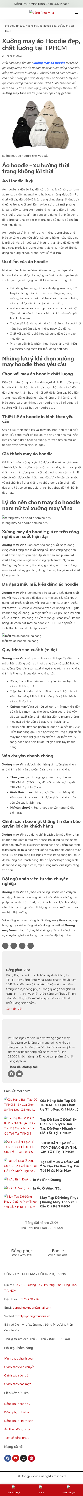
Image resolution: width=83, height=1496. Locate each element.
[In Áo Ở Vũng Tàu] (17, 1189)
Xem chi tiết (14, 1008)
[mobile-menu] (75, 13)
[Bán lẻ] (58, 1239)
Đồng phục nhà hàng (18, 1412)
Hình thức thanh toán (19, 1358)
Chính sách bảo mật (17, 1384)
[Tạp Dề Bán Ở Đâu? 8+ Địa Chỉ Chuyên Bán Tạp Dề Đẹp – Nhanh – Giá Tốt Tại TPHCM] (21, 1127)
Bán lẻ (58, 1250)
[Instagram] (23, 1458)
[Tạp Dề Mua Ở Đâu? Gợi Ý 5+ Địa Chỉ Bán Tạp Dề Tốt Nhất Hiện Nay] (21, 1166)
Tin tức (20, 25)
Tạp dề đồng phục (16, 1437)
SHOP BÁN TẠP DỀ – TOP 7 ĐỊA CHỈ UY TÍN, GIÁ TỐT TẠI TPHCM (59, 1147)
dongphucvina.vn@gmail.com (32, 1307)
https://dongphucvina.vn (34, 1316)
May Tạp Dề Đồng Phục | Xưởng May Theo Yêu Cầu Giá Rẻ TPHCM (59, 1202)
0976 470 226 (29, 1299)
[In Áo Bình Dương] (17, 1180)
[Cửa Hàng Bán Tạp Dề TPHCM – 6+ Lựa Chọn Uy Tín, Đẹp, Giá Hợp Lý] (21, 1105)
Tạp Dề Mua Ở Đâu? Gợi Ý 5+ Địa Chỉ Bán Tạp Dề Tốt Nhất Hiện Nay (59, 1166)
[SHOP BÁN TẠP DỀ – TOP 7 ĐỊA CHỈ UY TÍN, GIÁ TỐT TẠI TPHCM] (21, 1148)
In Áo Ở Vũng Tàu (47, 1188)
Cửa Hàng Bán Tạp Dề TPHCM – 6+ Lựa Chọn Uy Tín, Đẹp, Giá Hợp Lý (59, 1105)
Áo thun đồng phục (17, 1429)
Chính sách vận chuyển (19, 1367)
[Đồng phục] (22, 1239)
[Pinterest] (31, 1458)
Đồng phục (21, 1250)
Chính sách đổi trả (16, 1375)
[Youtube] (19, 1073)
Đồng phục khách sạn (18, 1420)
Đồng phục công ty (17, 1403)
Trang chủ (8, 25)
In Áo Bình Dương (47, 1180)
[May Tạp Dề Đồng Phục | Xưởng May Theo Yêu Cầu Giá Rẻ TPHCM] (21, 1202)
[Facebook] (11, 1073)
